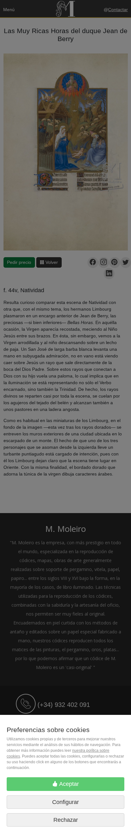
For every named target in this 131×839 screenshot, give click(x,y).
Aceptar (68, 784)
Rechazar (65, 820)
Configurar (65, 802)
